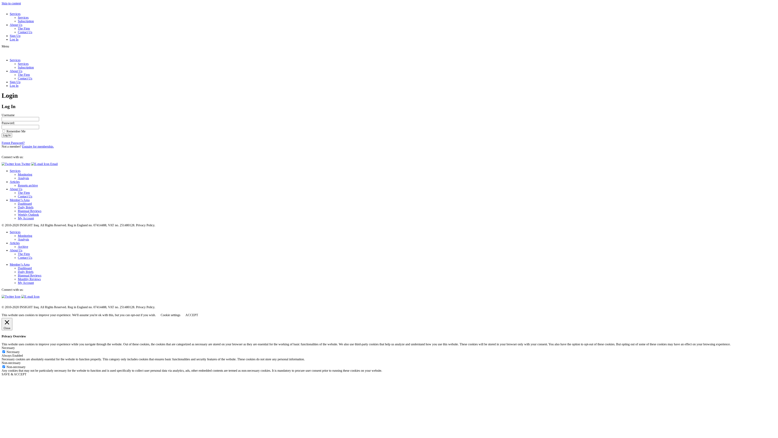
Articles (15, 182)
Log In (14, 39)
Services (15, 14)
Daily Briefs (25, 207)
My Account (26, 218)
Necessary (13, 352)
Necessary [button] (8, 348)
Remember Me (16, 131)
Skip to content (11, 3)
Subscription (26, 21)
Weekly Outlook (28, 214)
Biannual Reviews (29, 211)
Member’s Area (20, 200)
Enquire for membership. (38, 146)
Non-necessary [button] (11, 363)
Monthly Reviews (29, 279)
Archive (23, 246)
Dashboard (25, 203)
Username (8, 115)
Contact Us (25, 32)
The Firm (24, 28)
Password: (8, 123)
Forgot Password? (13, 143)
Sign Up (15, 36)
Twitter (25, 164)
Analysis (23, 178)
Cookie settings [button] (170, 315)
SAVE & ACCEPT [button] (14, 374)
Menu (5, 46)
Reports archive (28, 185)
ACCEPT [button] (191, 315)
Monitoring (25, 174)
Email (53, 164)
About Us (16, 25)
